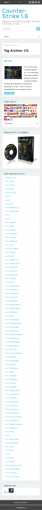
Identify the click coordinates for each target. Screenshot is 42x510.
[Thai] (26, 116)
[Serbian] (8, 116)
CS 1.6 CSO (10, 256)
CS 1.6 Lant (10, 432)
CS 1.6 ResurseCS (12, 293)
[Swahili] (20, 116)
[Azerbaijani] (17, 105)
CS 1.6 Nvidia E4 (11, 301)
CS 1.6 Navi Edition (12, 327)
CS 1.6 (8, 61)
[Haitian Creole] (11, 111)
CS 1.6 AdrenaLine (12, 368)
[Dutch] (14, 108)
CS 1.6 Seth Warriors (13, 286)
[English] (17, 108)
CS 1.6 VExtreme (11, 312)
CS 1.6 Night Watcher (13, 390)
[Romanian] (35, 113)
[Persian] (26, 113)
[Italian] (32, 111)
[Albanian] (8, 105)
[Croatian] (5, 108)
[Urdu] (35, 116)
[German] (5, 111)
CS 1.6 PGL (10, 316)
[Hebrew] (14, 111)
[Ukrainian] (32, 116)
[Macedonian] (14, 113)
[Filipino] (23, 108)
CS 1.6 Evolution (11, 234)
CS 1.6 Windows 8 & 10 (14, 465)
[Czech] (8, 108)
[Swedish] (23, 116)
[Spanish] (17, 116)
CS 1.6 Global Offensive (14, 353)
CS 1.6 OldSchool (12, 290)
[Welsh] (8, 119)
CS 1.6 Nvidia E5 (11, 297)
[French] (29, 108)
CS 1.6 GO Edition (12, 249)
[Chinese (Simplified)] (32, 105)
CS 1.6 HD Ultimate (12, 346)
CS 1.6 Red (10, 189)
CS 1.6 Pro (9, 450)
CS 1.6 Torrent (10, 383)
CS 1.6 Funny (10, 185)
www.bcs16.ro (21, 507)
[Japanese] (35, 111)
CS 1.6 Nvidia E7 (11, 271)
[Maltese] (20, 113)
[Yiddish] (11, 119)
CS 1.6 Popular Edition (13, 323)
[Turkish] (29, 116)
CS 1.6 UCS (10, 282)
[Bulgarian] (26, 105)
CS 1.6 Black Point (12, 402)
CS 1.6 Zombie (11, 278)
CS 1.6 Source (11, 237)
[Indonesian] (26, 111)
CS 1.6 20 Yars (11, 192)
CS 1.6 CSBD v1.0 (12, 331)
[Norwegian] (23, 113)
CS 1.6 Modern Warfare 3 (14, 424)
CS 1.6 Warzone (11, 428)
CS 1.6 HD (9, 204)
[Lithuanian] (11, 113)
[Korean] (5, 113)
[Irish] (29, 111)
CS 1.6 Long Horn (12, 405)
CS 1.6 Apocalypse (12, 361)
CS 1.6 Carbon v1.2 (12, 409)
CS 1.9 (8, 454)
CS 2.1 (8, 215)
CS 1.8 (8, 219)
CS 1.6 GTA (10, 245)
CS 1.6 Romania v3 (12, 207)
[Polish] (29, 113)
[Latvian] (8, 113)
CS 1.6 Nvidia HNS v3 (13, 305)
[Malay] (17, 113)
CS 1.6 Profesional (12, 211)
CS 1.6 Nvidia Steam (13, 308)
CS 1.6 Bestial (10, 364)
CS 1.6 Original (11, 376)
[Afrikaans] (5, 105)
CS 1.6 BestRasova (12, 338)
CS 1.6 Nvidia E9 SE (13, 263)
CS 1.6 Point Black (12, 413)
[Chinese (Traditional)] (35, 105)
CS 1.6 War (10, 372)
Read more (9, 93)
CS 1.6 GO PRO (11, 349)
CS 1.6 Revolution (12, 443)
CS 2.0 (8, 200)
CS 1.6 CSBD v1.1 (12, 260)
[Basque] (20, 105)
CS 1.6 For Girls (11, 473)
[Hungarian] (20, 111)
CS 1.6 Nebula (11, 222)
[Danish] (11, 108)
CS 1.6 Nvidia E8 (11, 267)
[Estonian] (20, 108)
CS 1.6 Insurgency (12, 379)
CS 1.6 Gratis (10, 461)
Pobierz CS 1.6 (11, 178)
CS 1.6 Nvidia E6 (11, 275)
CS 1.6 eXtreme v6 (12, 394)
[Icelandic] (23, 111)
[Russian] (5, 116)
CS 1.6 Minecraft (11, 241)
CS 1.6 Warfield (11, 387)
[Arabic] (11, 105)
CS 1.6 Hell (9, 447)
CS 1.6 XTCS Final (12, 476)
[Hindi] (17, 111)
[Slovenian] (14, 116)
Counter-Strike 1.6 (10, 45)
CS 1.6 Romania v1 (12, 420)
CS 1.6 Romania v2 (12, 320)
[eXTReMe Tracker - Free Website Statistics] (11, 492)
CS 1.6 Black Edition (13, 342)
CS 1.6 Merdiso (11, 357)
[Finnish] (26, 108)
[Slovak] (11, 116)
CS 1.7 (8, 435)
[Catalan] (29, 105)
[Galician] (32, 108)
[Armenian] (14, 105)
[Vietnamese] (5, 119)
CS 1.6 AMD (10, 226)
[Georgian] (35, 108)
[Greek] (8, 111)
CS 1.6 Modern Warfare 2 (14, 334)
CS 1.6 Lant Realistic (13, 469)
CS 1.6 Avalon (11, 230)
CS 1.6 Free (10, 458)
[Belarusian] (23, 105)
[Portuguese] (32, 113)
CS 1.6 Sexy (10, 181)
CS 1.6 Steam (10, 252)
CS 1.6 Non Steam (12, 439)
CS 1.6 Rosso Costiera (14, 417)
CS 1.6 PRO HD (11, 398)
